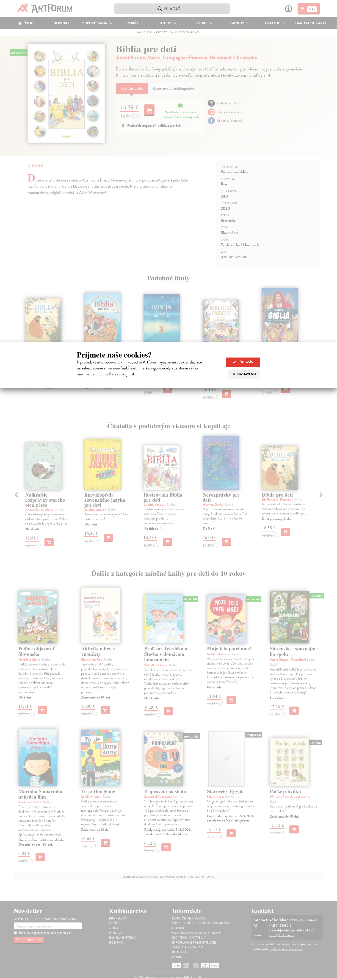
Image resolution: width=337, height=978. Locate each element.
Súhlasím (245, 362)
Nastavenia (246, 374)
